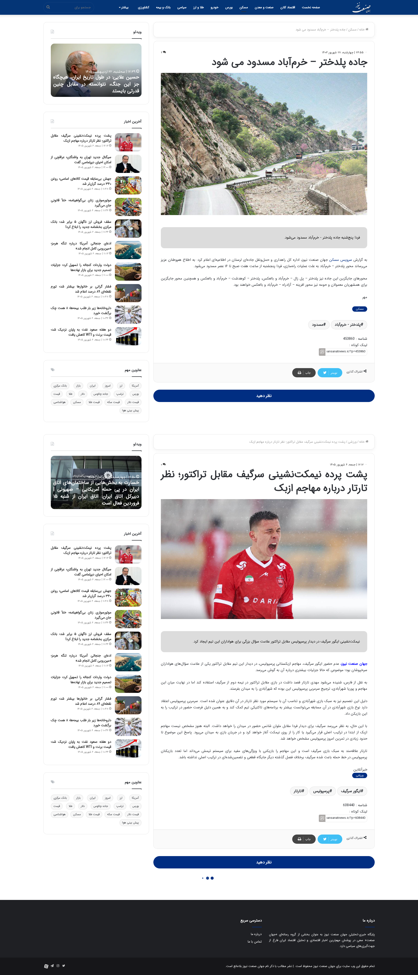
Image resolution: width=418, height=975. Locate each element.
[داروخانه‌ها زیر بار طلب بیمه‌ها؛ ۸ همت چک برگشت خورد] (128, 315)
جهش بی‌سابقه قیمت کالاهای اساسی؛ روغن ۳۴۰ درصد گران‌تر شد (81, 181)
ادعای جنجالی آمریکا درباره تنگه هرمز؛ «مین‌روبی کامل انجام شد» (81, 246)
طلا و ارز (198, 7)
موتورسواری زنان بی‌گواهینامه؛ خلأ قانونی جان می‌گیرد (81, 203)
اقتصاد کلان (287, 7)
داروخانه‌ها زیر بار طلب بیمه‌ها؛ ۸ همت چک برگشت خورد (81, 310)
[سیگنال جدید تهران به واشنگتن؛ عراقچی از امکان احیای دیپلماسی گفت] (128, 164)
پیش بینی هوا (130, 410)
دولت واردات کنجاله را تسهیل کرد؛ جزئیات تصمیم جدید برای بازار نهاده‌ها (81, 267)
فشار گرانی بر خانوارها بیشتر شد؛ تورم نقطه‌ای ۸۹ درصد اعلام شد (81, 289)
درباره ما (256, 934)
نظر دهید (264, 396)
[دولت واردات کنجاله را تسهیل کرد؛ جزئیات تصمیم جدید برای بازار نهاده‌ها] (128, 272)
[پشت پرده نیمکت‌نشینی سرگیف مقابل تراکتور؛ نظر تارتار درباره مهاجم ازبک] (128, 142)
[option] (96, 70)
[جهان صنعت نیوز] (361, 7)
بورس (229, 7)
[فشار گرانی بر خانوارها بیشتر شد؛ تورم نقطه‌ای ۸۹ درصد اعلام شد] (128, 293)
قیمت (56, 394)
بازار (78, 385)
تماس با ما (255, 941)
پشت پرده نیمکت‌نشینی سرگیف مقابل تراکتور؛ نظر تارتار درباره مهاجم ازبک (81, 138)
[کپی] (322, 352)
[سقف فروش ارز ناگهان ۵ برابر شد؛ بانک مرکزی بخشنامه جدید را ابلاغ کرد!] (128, 228)
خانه (362, 29)
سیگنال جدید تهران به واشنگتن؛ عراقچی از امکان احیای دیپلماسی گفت (81, 160)
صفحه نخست (311, 7)
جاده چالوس (100, 394)
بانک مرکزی (60, 385)
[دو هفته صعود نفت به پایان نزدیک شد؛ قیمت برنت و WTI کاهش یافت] (128, 336)
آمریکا (135, 385)
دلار (83, 394)
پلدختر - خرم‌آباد (348, 325)
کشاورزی (143, 7)
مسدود (317, 325)
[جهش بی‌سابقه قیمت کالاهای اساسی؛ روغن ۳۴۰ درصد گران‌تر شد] (128, 185)
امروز (108, 385)
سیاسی (182, 7)
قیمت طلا (94, 402)
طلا (70, 394)
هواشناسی (59, 402)
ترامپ (120, 394)
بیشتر (124, 7)
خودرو (214, 7)
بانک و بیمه (163, 7)
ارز (121, 385)
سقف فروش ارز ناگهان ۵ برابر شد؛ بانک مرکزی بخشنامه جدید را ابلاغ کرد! (81, 224)
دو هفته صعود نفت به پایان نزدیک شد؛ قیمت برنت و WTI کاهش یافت (81, 332)
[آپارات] (46, 966)
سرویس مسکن (341, 260)
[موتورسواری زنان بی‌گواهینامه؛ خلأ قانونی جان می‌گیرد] (128, 207)
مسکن (243, 7)
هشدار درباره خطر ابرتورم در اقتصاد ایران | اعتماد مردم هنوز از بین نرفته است (96, 87)
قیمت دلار (133, 402)
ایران (93, 385)
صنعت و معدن (264, 7)
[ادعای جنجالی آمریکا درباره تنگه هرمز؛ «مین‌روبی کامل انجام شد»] (128, 250)
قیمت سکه (113, 402)
